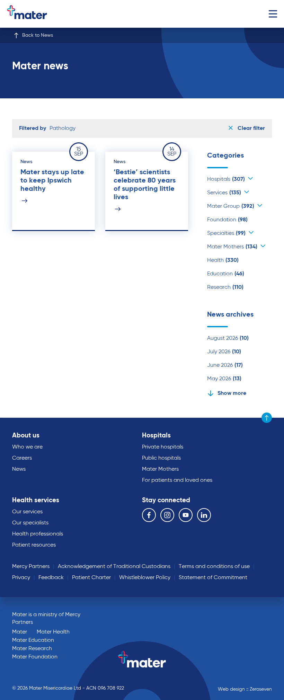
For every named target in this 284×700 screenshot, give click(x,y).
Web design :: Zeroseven (245, 689)
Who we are (27, 447)
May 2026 (224, 379)
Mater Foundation (34, 657)
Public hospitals (161, 458)
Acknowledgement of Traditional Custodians (114, 566)
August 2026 (228, 338)
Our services (27, 512)
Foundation (227, 220)
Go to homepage (36, 14)
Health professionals (37, 534)
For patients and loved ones (177, 480)
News (19, 469)
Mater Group (230, 206)
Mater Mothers (232, 247)
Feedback (51, 578)
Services (224, 193)
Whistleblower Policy (144, 578)
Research (225, 287)
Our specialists (30, 523)
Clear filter (250, 128)
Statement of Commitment (213, 578)
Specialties (226, 233)
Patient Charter (91, 578)
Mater (19, 632)
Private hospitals (162, 447)
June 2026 (225, 365)
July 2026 (224, 352)
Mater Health (53, 632)
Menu (272, 14)
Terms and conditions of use (214, 566)
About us (25, 435)
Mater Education (33, 640)
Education (225, 274)
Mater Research (32, 649)
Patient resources (34, 545)
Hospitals (226, 179)
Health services (35, 500)
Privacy (21, 578)
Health (223, 260)
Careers (22, 458)
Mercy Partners (31, 566)
